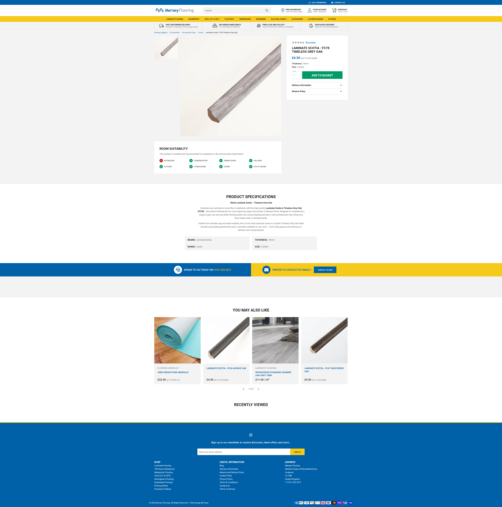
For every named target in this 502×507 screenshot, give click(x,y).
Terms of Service (227, 489)
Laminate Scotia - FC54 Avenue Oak (226, 368)
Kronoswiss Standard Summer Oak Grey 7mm (273, 374)
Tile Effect (229, 19)
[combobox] (237, 10)
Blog (222, 465)
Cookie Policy (226, 475)
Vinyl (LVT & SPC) (211, 19)
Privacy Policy (226, 479)
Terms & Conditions (229, 482)
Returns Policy (298, 91)
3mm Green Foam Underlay (173, 372)
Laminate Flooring (174, 19)
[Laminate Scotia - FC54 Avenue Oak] (226, 340)
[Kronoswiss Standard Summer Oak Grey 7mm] (275, 340)
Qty (294, 71)
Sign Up (297, 452)
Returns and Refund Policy (232, 472)
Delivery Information (301, 85)
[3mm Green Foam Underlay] (177, 340)
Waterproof (193, 19)
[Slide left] (243, 389)
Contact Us (225, 486)
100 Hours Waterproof (164, 469)
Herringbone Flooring (164, 479)
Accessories (297, 19)
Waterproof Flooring (163, 472)
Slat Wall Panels (278, 19)
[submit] (267, 10)
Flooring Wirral (161, 486)
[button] (340, 10)
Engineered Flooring (163, 482)
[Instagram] (251, 435)
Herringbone (245, 19)
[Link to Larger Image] (230, 86)
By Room (332, 19)
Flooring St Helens (162, 489)
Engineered (261, 19)
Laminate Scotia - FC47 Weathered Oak (324, 370)
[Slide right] (258, 389)
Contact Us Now (325, 270)
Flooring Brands (315, 19)
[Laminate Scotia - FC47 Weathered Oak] (324, 340)
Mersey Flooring (174, 10)
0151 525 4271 (222, 269)
